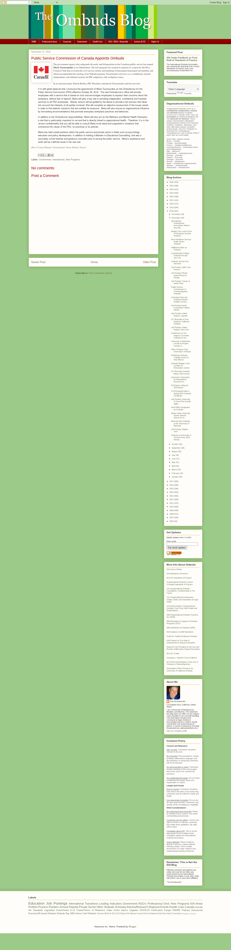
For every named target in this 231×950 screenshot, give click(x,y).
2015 (171, 489)
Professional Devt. (158, 903)
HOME (34, 41)
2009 (171, 510)
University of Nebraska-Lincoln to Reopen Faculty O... (181, 343)
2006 (171, 521)
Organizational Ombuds (176, 123)
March (174, 469)
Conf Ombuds (89, 913)
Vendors (193, 914)
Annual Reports (69, 907)
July (174, 455)
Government (82, 41)
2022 (171, 196)
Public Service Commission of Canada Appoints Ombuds (179, 290)
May (174, 462)
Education (36, 903)
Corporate (67, 41)
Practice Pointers (48, 907)
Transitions (91, 903)
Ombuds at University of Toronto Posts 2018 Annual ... (181, 437)
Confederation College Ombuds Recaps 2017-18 (180, 255)
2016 (171, 485)
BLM (107, 913)
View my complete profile (177, 731)
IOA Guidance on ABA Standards (180, 632)
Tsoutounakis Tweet (62, 147)
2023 (171, 193)
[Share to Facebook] (49, 155)
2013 (171, 496)
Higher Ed (155, 41)
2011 (171, 503)
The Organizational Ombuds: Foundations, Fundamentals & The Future (181, 591)
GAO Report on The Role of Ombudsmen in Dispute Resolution (181, 641)
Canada (189, 907)
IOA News (196, 903)
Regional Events (159, 907)
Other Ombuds (105, 907)
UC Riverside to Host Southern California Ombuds (180, 321)
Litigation (133, 910)
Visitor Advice (120, 910)
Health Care (97, 41)
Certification (157, 910)
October (175, 444)
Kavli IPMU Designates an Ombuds (180, 408)
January (175, 477)
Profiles (33, 907)
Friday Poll (124, 913)
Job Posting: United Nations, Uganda (179, 314)
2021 (171, 200)
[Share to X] (46, 155)
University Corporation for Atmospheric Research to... (180, 379)
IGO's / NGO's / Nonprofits (118, 41)
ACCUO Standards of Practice (179, 578)
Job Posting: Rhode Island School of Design (179, 275)
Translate (187, 93)
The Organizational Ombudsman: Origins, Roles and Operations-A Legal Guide (182, 599)
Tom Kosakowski (177, 701)
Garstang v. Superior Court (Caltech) (182, 658)
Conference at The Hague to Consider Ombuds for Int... (180, 335)
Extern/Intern (62, 910)
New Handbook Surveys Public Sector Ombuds (181, 241)
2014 (171, 492)
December (176, 214)
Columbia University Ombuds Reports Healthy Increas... (179, 299)
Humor (78, 913)
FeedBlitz (188, 537)
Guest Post (143, 913)
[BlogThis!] (42, 155)
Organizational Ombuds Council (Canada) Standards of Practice (180, 583)
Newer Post (38, 262)
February (176, 473)
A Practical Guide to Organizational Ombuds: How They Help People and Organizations (182, 608)
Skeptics (185, 914)
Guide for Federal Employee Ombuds (182, 636)
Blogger (132, 926)
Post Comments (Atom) (100, 273)
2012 (171, 499)
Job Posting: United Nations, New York (180, 328)
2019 (171, 207)
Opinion (133, 913)
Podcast (186, 910)
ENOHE (176, 910)
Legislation (49, 910)
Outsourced (197, 910)
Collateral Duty (155, 913)
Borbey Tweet (78, 147)
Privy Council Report (42, 147)
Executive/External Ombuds (42, 913)
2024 (171, 189)
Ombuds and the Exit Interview (179, 262)
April (174, 466)
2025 (171, 186)
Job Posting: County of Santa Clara (180, 282)
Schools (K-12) (139, 41)
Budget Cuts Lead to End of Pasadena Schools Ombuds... (181, 233)
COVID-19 (144, 910)
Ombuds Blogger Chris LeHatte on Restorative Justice (180, 365)
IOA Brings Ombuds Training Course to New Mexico (180, 357)
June (174, 459)
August (175, 451)
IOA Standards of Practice (177, 574)
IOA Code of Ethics (174, 569)
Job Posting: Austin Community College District (180, 307)
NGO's (142, 903)
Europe (167, 910)
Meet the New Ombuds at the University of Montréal (180, 423)
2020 (171, 204)
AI (110, 913)
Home (94, 262)
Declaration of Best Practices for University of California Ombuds (180, 669)
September (176, 448)
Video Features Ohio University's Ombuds (181, 350)
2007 (171, 517)
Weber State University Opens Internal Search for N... (180, 415)
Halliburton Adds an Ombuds (179, 248)
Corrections (176, 913)
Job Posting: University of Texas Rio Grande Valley (181, 401)
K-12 (72, 910)
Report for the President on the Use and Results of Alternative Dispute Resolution (183, 648)
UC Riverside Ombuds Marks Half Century (180, 372)
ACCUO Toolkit (173, 653)
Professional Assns (49, 41)
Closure (100, 913)
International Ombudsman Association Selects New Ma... (180, 224)
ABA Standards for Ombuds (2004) (181, 628)
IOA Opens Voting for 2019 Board (179, 386)
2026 (171, 182)
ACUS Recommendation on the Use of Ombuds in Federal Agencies (182, 663)
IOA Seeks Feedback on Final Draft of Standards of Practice (182, 58)
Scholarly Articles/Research (131, 907)
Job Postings (56, 903)
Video (109, 910)
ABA (72, 913)
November (176, 218)
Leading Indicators (110, 903)
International (58, 159)
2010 (171, 507)
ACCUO (115, 913)
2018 (171, 211)
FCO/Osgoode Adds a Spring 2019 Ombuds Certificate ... (181, 393)
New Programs (73, 159)
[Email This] (39, 155)
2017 (171, 481)
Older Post (149, 262)
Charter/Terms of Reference (90, 910)
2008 (171, 514)
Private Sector (87, 907)
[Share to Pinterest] (52, 155)
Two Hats (166, 913)
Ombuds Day (63, 913)
